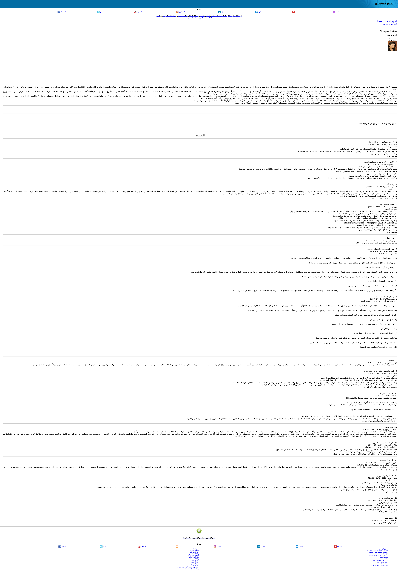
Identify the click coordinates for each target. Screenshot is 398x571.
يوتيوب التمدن (384, 557)
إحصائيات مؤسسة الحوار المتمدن (378, 552)
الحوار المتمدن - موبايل (386, 21)
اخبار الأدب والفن (194, 552)
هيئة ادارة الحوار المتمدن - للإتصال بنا (377, 550)
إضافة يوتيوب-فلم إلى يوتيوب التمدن (188, 567)
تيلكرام (260, 12)
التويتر (102, 12)
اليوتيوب (139, 12)
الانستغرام (182, 12)
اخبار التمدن (195, 565)
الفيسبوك (63, 12)
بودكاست (338, 12)
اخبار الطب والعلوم (193, 563)
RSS (179, 546)
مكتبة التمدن (384, 558)
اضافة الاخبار (384, 563)
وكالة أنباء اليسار (194, 554)
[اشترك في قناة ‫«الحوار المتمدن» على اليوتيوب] (199, 17)
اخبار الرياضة (195, 560)
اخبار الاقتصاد (195, 562)
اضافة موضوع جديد (382, 562)
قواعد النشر (384, 554)
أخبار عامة (196, 549)
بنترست (297, 12)
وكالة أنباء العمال (194, 557)
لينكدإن (223, 12)
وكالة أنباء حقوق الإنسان (192, 558)
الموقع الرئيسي (390, 24)
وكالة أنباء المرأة (194, 550)
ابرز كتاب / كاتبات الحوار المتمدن (378, 555)
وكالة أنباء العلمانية (193, 555)
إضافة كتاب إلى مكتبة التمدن (190, 568)
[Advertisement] (200, 68)
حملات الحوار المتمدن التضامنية (379, 565)
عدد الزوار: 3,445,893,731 (380, 560)
